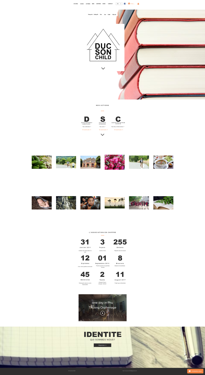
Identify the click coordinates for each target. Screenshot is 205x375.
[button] (138, 4)
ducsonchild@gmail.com (131, 370)
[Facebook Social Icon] (125, 3)
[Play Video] (102, 313)
